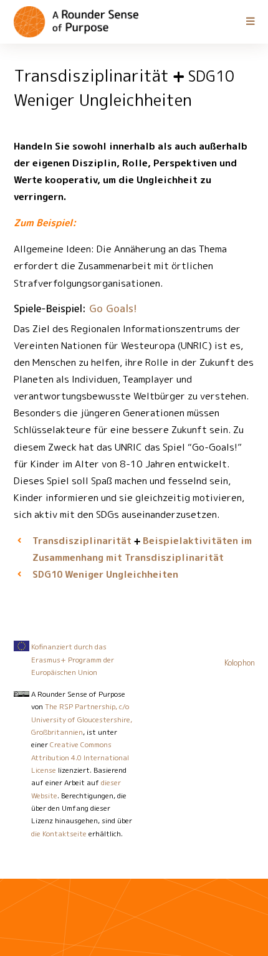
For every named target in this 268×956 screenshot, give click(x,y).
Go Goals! (113, 308)
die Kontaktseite (59, 834)
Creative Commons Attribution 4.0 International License (80, 757)
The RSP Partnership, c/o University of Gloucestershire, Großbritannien (81, 719)
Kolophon (239, 662)
